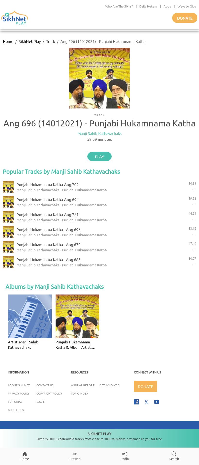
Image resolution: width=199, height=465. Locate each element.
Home (8, 41)
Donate (184, 18)
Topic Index (79, 393)
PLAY (99, 156)
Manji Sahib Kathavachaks (99, 133)
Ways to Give (187, 6)
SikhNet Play (30, 41)
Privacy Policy (18, 393)
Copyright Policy (49, 393)
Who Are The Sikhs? (119, 6)
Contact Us (44, 385)
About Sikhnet (19, 385)
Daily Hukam (148, 6)
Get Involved (110, 385)
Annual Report (82, 385)
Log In (40, 401)
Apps (167, 6)
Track (50, 41)
